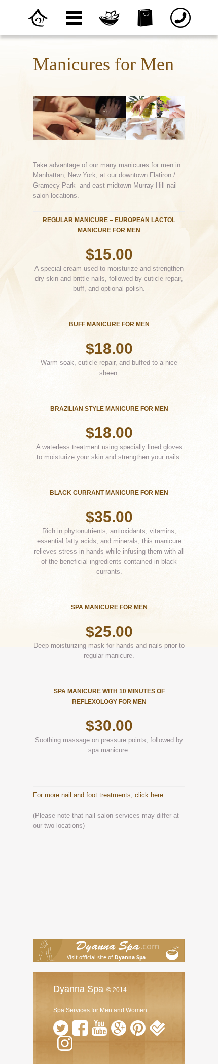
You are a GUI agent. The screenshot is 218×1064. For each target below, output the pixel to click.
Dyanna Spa (78, 989)
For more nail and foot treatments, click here (98, 795)
